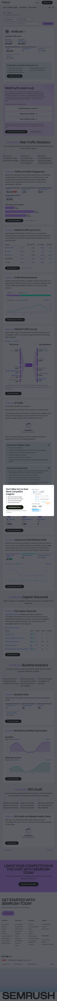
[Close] (52, 487)
